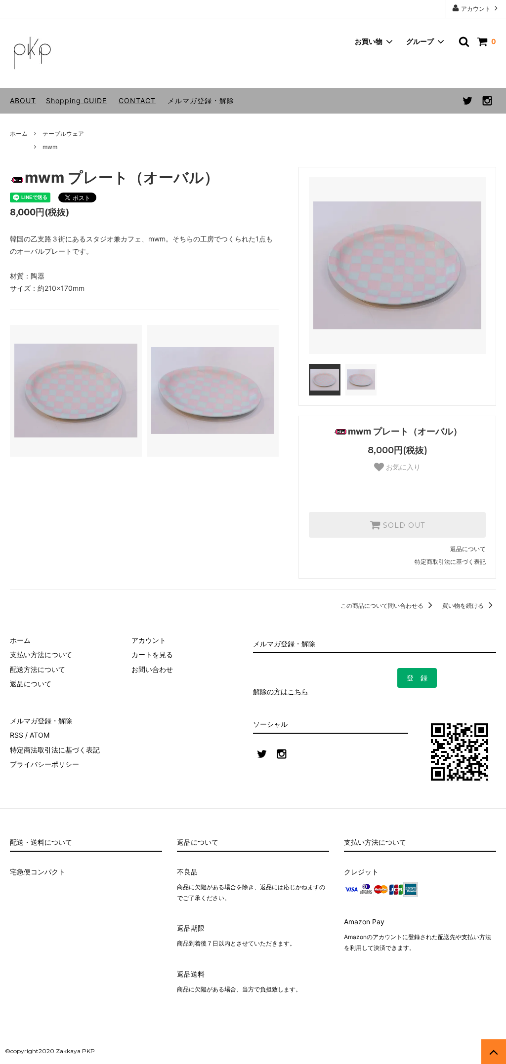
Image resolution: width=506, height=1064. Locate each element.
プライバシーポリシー (44, 764)
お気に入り (402, 467)
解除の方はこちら (280, 691)
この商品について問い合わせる (382, 605)
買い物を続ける (463, 605)
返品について (468, 548)
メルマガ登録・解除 (201, 100)
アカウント (476, 8)
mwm (49, 147)
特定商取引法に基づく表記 (450, 561)
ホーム (19, 133)
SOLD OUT (402, 524)
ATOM (39, 735)
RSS (16, 735)
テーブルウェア (63, 133)
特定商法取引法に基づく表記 (55, 750)
